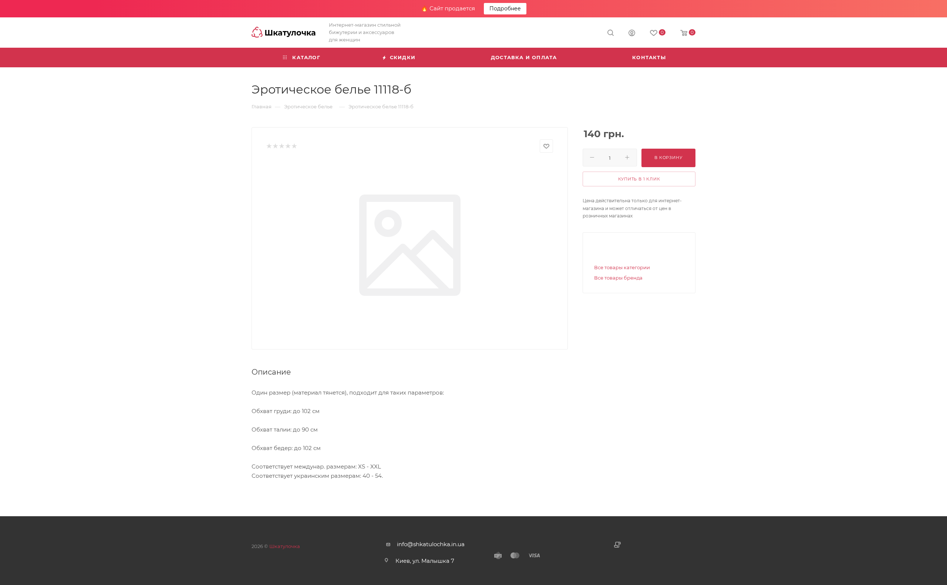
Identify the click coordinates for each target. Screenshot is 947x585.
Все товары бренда (618, 278)
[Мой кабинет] (631, 33)
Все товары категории (622, 267)
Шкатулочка (284, 546)
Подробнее (505, 8)
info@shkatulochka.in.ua (431, 544)
